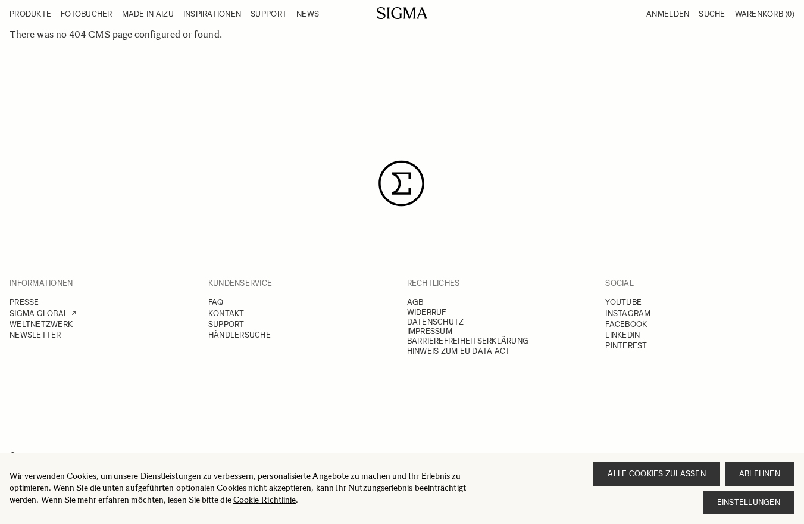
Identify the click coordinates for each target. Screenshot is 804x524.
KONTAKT (226, 313)
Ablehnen (759, 473)
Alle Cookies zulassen (656, 473)
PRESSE (24, 302)
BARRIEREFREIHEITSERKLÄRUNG (468, 340)
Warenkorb (764, 14)
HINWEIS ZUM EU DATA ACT (459, 351)
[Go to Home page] (402, 13)
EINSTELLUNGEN (748, 502)
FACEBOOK (626, 324)
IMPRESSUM (429, 331)
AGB (415, 302)
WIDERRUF (426, 312)
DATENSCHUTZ (435, 321)
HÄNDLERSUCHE (239, 334)
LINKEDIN (622, 334)
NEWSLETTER (35, 334)
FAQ (216, 302)
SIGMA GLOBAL (39, 313)
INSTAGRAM (627, 313)
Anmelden (667, 14)
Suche (712, 14)
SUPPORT (226, 324)
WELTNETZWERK (41, 324)
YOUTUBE (623, 302)
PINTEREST (626, 345)
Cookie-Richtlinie (264, 500)
